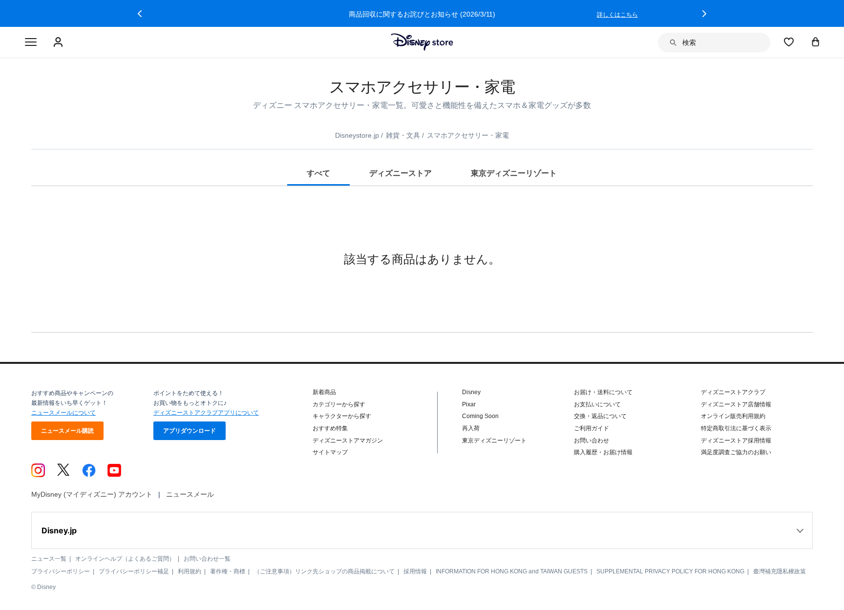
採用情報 (415, 571)
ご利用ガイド (591, 428)
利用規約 (189, 571)
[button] (139, 13)
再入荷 (471, 428)
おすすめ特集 (330, 428)
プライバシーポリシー (60, 571)
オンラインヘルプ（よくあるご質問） (125, 558)
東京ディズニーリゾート (494, 440)
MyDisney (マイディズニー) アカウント (91, 494)
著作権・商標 (227, 571)
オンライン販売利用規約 (733, 416)
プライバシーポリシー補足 (134, 571)
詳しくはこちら (617, 14)
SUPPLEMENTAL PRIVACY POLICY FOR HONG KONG (670, 571)
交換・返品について (600, 416)
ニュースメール (190, 494)
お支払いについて (597, 404)
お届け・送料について (603, 392)
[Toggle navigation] (30, 42)
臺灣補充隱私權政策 (779, 571)
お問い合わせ (591, 440)
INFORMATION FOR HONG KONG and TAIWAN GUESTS (512, 571)
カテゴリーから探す (339, 404)
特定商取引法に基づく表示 (736, 428)
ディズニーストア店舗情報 (736, 404)
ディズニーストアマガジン (348, 440)
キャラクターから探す (342, 416)
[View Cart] (816, 41)
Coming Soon (480, 416)
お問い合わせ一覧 (207, 558)
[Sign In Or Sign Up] (59, 42)
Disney (471, 392)
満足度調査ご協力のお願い (736, 452)
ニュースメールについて (63, 412)
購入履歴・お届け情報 (603, 452)
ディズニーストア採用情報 (736, 440)
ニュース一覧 (48, 558)
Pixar (469, 404)
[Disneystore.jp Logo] (422, 42)
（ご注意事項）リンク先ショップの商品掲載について (324, 571)
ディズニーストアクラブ (733, 392)
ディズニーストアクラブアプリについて (206, 412)
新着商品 (324, 392)
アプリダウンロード (189, 430)
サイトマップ (330, 452)
